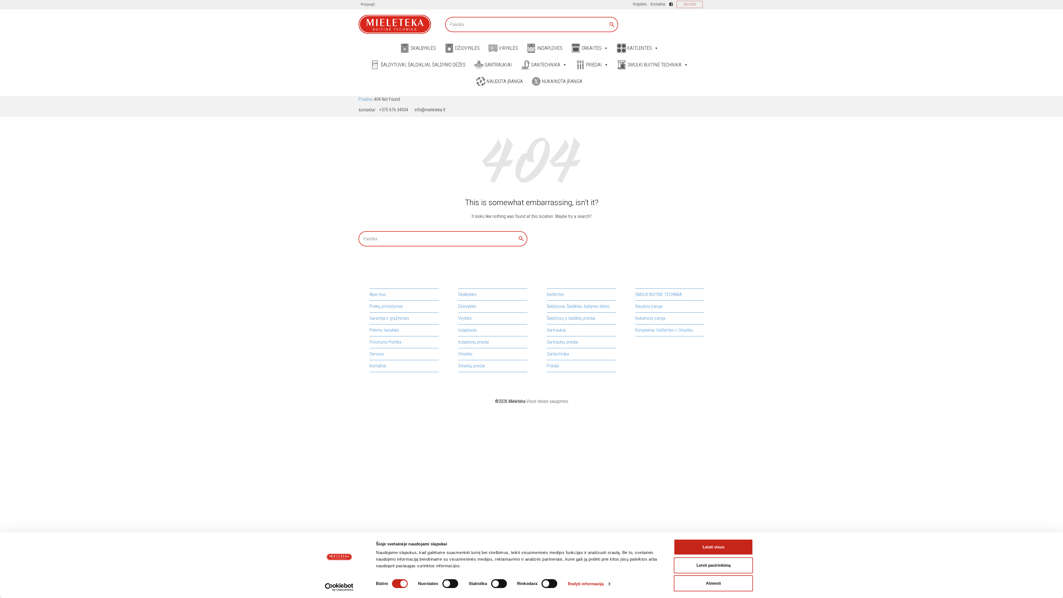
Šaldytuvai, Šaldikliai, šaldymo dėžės (423, 65)
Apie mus (378, 294)
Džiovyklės (467, 48)
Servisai (377, 354)
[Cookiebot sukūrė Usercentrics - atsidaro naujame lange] (339, 587)
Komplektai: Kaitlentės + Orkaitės (664, 330)
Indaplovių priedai (473, 342)
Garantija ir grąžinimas (389, 318)
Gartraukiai (498, 65)
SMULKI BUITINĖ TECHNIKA (655, 65)
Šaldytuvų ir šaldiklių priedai (571, 318)
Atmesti (713, 583)
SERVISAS (689, 4)
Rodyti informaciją (586, 583)
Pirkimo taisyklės (384, 330)
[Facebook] (671, 4)
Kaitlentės (639, 48)
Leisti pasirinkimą (713, 565)
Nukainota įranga (562, 81)
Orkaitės (592, 48)
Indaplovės (550, 48)
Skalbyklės (423, 48)
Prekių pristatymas (386, 306)
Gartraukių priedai (562, 342)
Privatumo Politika (385, 342)
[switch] (450, 583)
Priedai (594, 65)
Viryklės (508, 48)
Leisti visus (713, 547)
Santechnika (545, 65)
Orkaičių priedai (471, 365)
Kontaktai (658, 4)
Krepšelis (640, 4)
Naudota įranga (505, 81)
